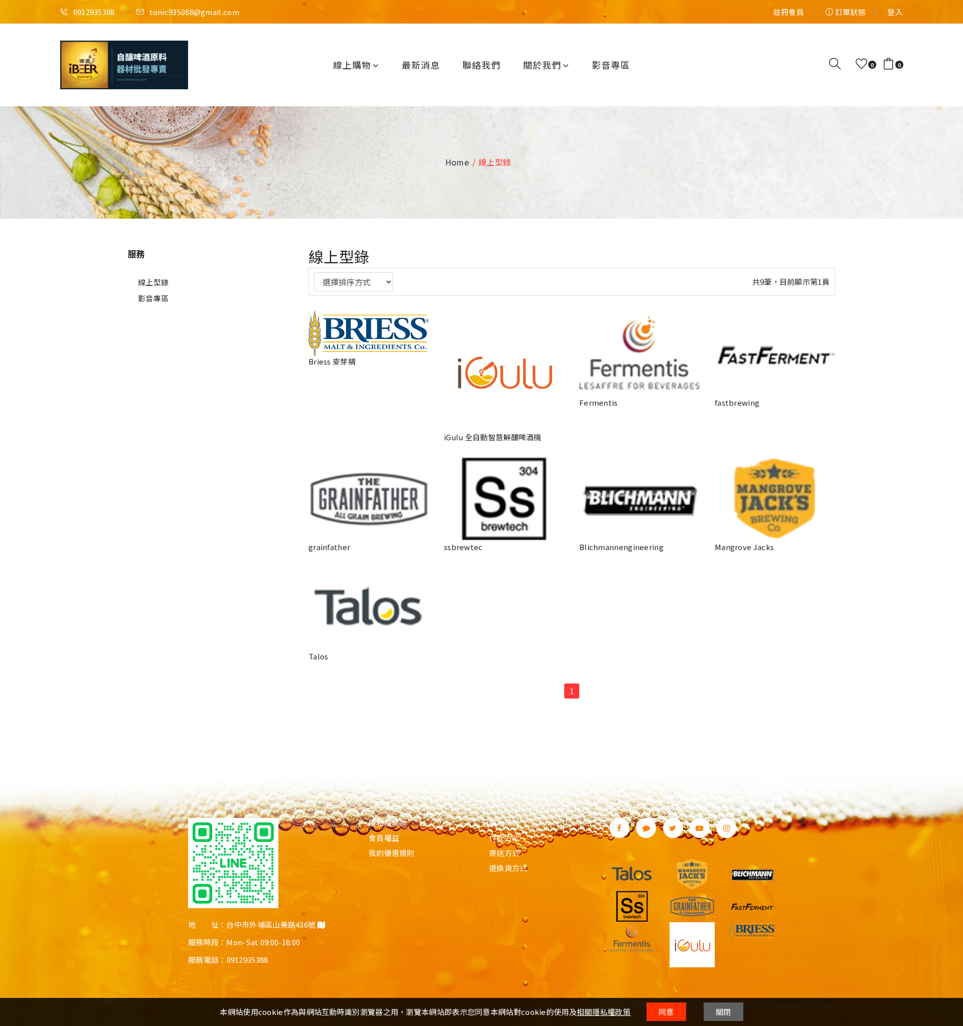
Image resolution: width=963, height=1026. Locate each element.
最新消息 (421, 64)
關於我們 (542, 64)
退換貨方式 (508, 868)
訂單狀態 (850, 12)
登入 (895, 12)
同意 (666, 1011)
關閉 (723, 1011)
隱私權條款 (388, 823)
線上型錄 (153, 282)
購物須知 (504, 823)
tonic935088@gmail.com (193, 12)
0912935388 (92, 12)
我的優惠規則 (392, 853)
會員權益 (384, 838)
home (457, 162)
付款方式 (504, 838)
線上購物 (352, 64)
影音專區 (611, 64)
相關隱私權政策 (603, 1011)
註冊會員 (788, 12)
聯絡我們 (481, 64)
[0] (861, 64)
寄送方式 (504, 853)
